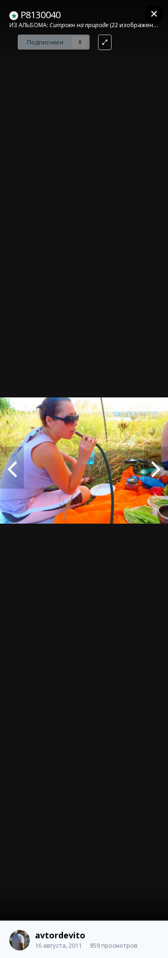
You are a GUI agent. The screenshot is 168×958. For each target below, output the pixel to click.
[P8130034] (12, 468)
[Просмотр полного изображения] (105, 42)
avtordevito (60, 935)
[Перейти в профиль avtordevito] (19, 940)
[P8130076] (156, 468)
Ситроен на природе (78, 25)
